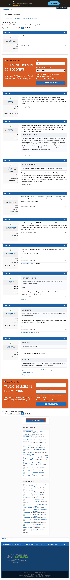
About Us (11, 555)
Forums (6, 10)
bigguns (33, 332)
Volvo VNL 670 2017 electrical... (38, 431)
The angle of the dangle (38, 529)
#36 (65, 219)
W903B (23, 299)
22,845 (16, 286)
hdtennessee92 (27, 488)
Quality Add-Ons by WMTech (35, 575)
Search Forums (8, 14)
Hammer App (17, 559)
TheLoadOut (35, 531)
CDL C (55, 78)
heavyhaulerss (10, 201)
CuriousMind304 (27, 507)
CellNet (10, 346)
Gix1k (29, 456)
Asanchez (33, 464)
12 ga (10, 168)
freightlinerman (11, 227)
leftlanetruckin (10, 253)
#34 (65, 160)
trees (10, 40)
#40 (65, 338)
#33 (65, 121)
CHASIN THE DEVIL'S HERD (11, 113)
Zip (37, 60)
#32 (65, 93)
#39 (65, 305)
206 (17, 351)
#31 (65, 32)
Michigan (15, 292)
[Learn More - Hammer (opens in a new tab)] (35, 3)
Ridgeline (11, 281)
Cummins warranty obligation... (38, 441)
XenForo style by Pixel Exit (35, 574)
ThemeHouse (45, 576)
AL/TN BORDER (14, 211)
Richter (32, 25)
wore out (10, 101)
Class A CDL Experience (43, 67)
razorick (32, 442)
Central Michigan (13, 180)
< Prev (10, 27)
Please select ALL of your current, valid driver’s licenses (47, 75)
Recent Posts (16, 14)
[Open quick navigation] (65, 18)
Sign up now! (35, 420)
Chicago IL (15, 356)
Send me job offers (50, 83)
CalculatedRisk (27, 512)
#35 (65, 193)
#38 (65, 273)
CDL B (47, 78)
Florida (16, 237)
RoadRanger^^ (27, 434)
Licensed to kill (25, 263)
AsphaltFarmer (24, 332)
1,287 (16, 232)
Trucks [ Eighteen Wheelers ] (17, 25)
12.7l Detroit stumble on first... (35, 446)
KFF (29, 447)
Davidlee (10, 129)
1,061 (16, 45)
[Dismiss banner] (62, 3)
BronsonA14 (26, 475)
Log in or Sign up (61, 7)
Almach (32, 459)
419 (17, 134)
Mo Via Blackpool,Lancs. (11, 265)
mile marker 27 (27, 452)
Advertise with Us (21, 557)
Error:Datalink (31, 454)
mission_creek (27, 439)
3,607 (16, 258)
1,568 (16, 174)
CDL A (39, 78)
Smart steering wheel (38, 499)
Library (9, 557)
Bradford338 (26, 470)
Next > (29, 27)
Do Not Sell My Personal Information (17, 561)
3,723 (16, 205)
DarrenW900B (36, 501)
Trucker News (21, 555)
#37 (65, 245)
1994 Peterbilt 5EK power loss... (39, 463)
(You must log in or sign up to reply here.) (12, 411)
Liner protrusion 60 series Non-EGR (39, 458)
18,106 (16, 106)
